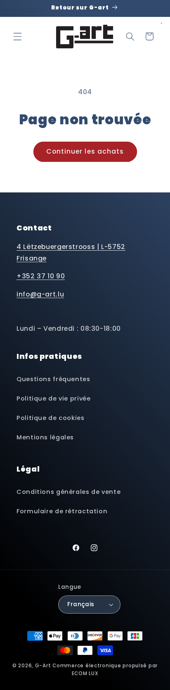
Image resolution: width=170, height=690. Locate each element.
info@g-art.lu (40, 294)
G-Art (43, 665)
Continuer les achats (85, 151)
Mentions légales (45, 437)
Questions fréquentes (53, 379)
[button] (17, 36)
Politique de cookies (51, 418)
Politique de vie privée (54, 398)
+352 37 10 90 (41, 276)
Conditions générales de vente (68, 492)
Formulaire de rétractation (62, 511)
